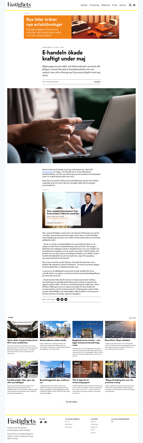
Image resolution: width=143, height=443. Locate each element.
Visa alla (132, 317)
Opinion (122, 5)
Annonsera (68, 427)
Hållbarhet (105, 5)
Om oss (67, 421)
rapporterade (47, 172)
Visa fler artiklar (71, 402)
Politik (114, 5)
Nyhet (97, 82)
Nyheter (84, 5)
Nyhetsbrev (68, 424)
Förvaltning (94, 5)
